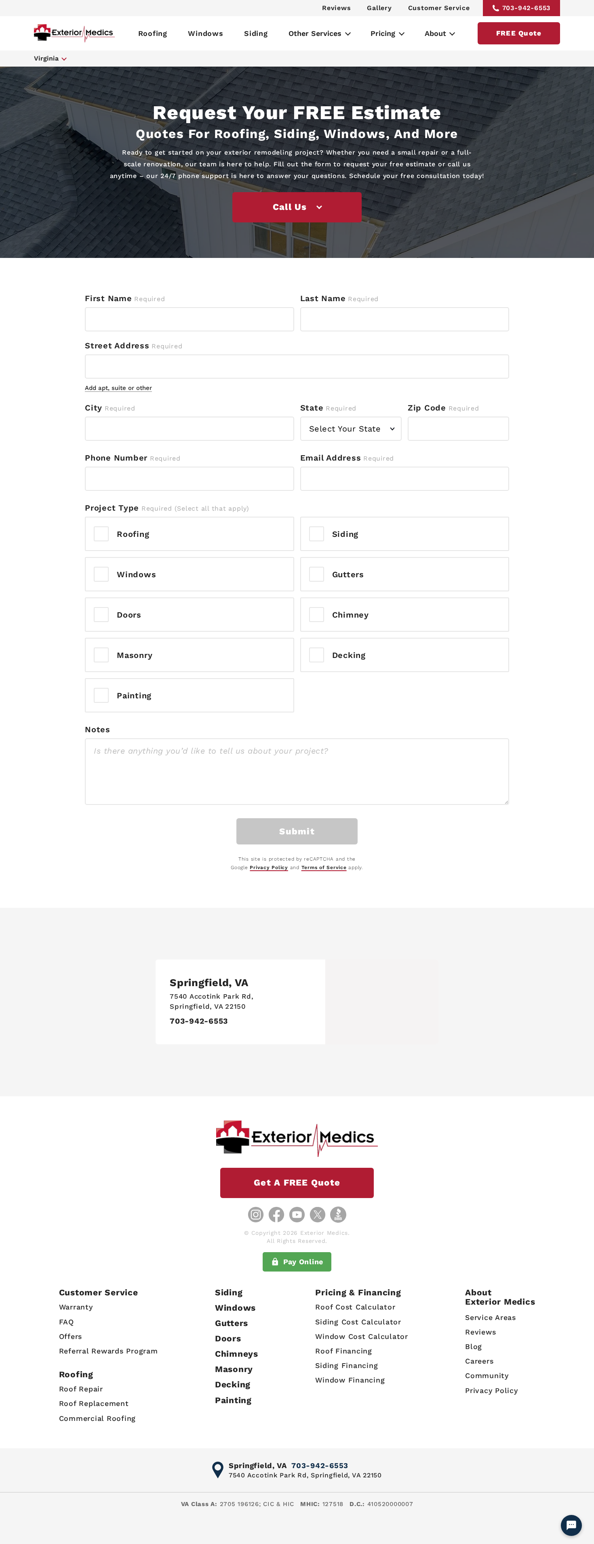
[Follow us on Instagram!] (256, 1215)
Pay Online (303, 1261)
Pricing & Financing (358, 1292)
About (435, 33)
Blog (473, 1346)
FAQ (66, 1322)
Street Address (117, 345)
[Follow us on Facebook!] (276, 1215)
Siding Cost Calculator (358, 1322)
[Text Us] (571, 1525)
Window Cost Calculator (361, 1336)
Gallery (379, 8)
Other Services (315, 33)
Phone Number (116, 458)
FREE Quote (519, 33)
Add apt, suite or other (118, 388)
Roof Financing (343, 1351)
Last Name (323, 298)
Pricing (383, 33)
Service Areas (490, 1317)
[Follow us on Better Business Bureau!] (338, 1215)
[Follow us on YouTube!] (297, 1215)
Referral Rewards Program (108, 1351)
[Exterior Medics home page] (74, 33)
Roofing (152, 33)
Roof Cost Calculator (355, 1307)
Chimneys (236, 1353)
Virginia (46, 58)
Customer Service (439, 8)
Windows (205, 33)
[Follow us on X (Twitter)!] (318, 1215)
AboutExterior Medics (500, 1297)
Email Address (330, 458)
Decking (233, 1384)
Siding (256, 33)
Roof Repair (81, 1389)
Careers (479, 1361)
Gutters (231, 1323)
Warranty (76, 1307)
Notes (97, 729)
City (93, 408)
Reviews (336, 8)
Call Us (290, 207)
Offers (70, 1336)
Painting (233, 1400)
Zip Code (427, 408)
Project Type (112, 508)
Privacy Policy (269, 867)
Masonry (234, 1369)
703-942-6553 (526, 8)
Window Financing (350, 1380)
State (312, 408)
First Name (108, 298)
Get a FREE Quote (297, 1182)
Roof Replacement (94, 1403)
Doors (228, 1338)
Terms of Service (324, 867)
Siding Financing (346, 1365)
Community (487, 1375)
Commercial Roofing (97, 1418)
